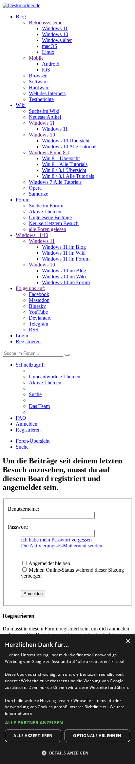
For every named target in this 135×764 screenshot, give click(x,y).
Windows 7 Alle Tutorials (55, 182)
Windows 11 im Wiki (64, 253)
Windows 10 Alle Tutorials (69, 146)
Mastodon (39, 300)
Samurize (38, 194)
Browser (38, 75)
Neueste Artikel (45, 117)
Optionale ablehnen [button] (97, 735)
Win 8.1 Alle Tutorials (64, 164)
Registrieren (28, 341)
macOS (49, 46)
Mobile (36, 58)
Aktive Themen (45, 211)
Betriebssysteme (45, 22)
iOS (46, 70)
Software (38, 81)
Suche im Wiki (44, 111)
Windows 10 (55, 34)
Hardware (39, 87)
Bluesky (37, 306)
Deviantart (39, 318)
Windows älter (57, 40)
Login (22, 335)
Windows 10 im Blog (64, 270)
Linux (48, 52)
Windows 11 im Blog (64, 247)
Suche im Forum (46, 205)
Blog (21, 16)
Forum (22, 199)
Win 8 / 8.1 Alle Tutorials (68, 176)
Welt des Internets (47, 93)
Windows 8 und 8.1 (49, 152)
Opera (35, 188)
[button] (67, 722)
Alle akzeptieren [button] (32, 735)
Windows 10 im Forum (66, 282)
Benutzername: (23, 509)
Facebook (39, 294)
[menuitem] (54, 376)
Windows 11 (55, 28)
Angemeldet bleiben (49, 563)
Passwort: (18, 527)
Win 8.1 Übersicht (61, 158)
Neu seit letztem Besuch (54, 223)
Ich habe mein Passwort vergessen (56, 539)
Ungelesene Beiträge (50, 217)
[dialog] (67, 699)
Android (50, 64)
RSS (33, 329)
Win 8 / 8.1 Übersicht (64, 170)
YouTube (38, 312)
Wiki (21, 105)
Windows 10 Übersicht (65, 140)
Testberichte (41, 99)
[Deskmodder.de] (21, 5)
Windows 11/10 (32, 235)
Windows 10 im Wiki (64, 276)
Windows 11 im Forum (65, 259)
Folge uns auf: (30, 288)
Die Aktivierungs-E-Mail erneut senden (61, 545)
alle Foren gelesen (47, 229)
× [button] (127, 641)
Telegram (38, 324)
